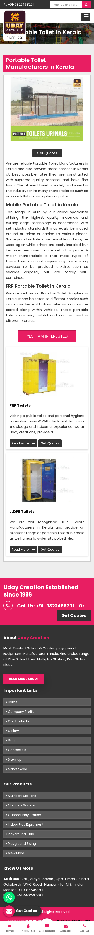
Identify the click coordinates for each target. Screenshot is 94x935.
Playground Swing (21, 843)
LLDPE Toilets (22, 511)
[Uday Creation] (14, 25)
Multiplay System (21, 805)
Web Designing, (69, 921)
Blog (11, 740)
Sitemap (14, 759)
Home (12, 702)
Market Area (17, 769)
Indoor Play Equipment (25, 824)
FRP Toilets (20, 405)
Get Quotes (47, 153)
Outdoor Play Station (24, 815)
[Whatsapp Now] (9, 897)
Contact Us (16, 750)
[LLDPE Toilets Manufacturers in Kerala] (47, 479)
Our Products (18, 721)
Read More (21, 443)
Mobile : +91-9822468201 (23, 889)
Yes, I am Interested (47, 336)
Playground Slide (20, 834)
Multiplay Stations (21, 795)
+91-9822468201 (20, 4)
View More (15, 853)
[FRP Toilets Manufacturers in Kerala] (47, 373)
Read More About (24, 679)
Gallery (13, 730)
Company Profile (21, 711)
